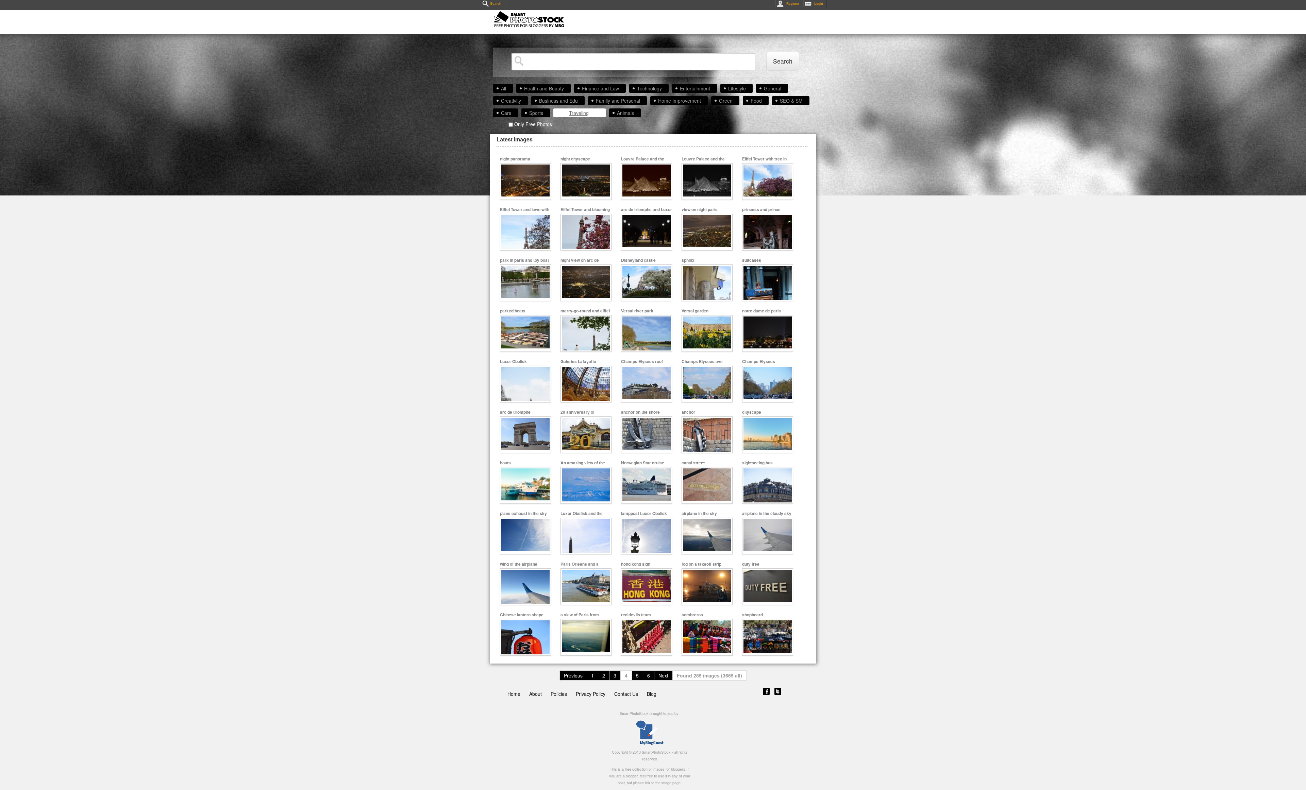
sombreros (692, 615)
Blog (651, 693)
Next (663, 675)
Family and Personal (618, 100)
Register (792, 3)
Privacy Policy (590, 693)
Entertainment (695, 88)
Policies (559, 693)
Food (756, 100)
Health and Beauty (544, 88)
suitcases (751, 260)
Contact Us (626, 693)
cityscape (751, 412)
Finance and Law (600, 88)
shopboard (752, 615)
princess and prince (761, 209)
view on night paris (700, 209)
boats (505, 463)
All (503, 88)
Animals (625, 112)
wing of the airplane (518, 564)
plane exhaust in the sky (523, 513)
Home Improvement (679, 100)
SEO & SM (791, 100)
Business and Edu (558, 100)
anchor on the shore (640, 412)
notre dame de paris (761, 311)
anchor (688, 412)
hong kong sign (635, 564)
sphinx (688, 260)
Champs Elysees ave (702, 361)
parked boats (512, 311)
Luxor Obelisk (513, 361)
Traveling (579, 112)
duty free (750, 564)
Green (726, 100)
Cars (506, 112)
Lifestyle (737, 88)
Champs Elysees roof (642, 361)
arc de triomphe (515, 412)
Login (818, 3)
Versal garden (695, 311)
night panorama (515, 159)
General (772, 88)
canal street (693, 463)
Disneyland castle (638, 260)
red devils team (636, 615)
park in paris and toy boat (524, 260)
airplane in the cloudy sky (766, 513)
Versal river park (637, 311)
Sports (536, 112)
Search (495, 3)
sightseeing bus (757, 463)
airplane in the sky (699, 513)
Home (513, 693)
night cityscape (575, 159)
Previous (573, 675)
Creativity (511, 100)
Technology (649, 88)
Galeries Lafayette (578, 361)
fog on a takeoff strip (701, 564)
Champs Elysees (758, 361)
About (535, 693)
